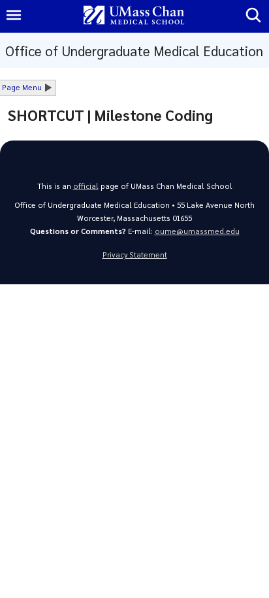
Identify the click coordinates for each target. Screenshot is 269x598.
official (86, 186)
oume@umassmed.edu (197, 231)
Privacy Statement (135, 254)
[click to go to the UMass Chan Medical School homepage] (133, 16)
